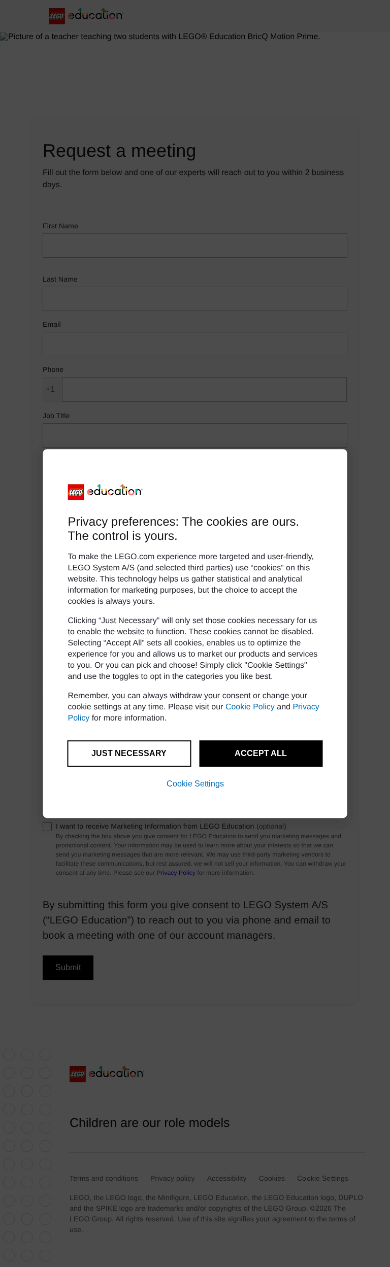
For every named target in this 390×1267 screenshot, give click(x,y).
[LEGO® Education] (105, 492)
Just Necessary (129, 753)
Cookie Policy (250, 707)
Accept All (261, 753)
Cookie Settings (195, 783)
